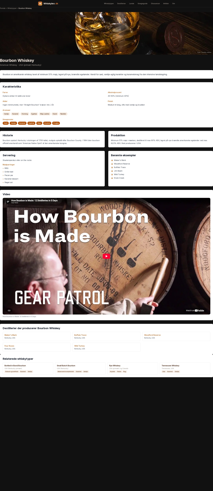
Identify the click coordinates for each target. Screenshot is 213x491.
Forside (2, 8)
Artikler (166, 3)
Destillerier (121, 3)
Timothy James (206, 52)
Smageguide (142, 3)
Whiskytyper (109, 3)
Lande (131, 3)
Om (173, 3)
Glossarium (155, 3)
